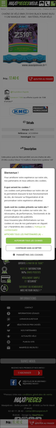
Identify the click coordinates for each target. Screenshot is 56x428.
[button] (28, 234)
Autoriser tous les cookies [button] (28, 240)
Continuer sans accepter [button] (28, 248)
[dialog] (28, 214)
